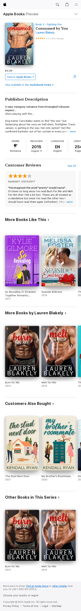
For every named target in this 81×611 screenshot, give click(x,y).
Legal (45, 606)
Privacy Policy (11, 606)
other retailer (59, 586)
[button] (57, 4)
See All (72, 165)
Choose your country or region (21, 595)
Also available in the (28, 84)
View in (19, 76)
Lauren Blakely (45, 32)
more (73, 131)
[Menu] (76, 4)
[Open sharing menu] (75, 77)
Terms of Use (30, 606)
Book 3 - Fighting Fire (49, 24)
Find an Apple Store (37, 586)
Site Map (57, 606)
